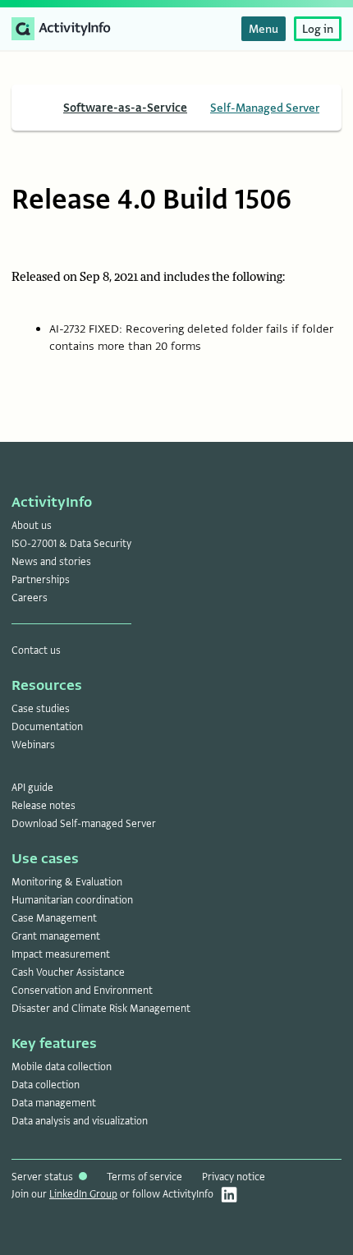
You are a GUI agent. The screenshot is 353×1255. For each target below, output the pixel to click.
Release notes (43, 805)
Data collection (45, 1085)
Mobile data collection (61, 1066)
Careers (29, 598)
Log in (317, 28)
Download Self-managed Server (83, 823)
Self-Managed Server (264, 107)
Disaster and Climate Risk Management (100, 1008)
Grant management (55, 936)
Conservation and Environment (82, 990)
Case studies (40, 708)
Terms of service (144, 1177)
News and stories (51, 561)
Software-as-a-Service (125, 107)
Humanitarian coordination (72, 900)
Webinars (33, 745)
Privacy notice (233, 1177)
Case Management (54, 918)
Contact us (36, 650)
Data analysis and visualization (79, 1121)
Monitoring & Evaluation (66, 882)
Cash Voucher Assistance (68, 972)
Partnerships (40, 579)
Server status (43, 1177)
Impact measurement (60, 954)
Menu (263, 28)
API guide (32, 787)
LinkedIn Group (83, 1194)
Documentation (47, 726)
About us (31, 525)
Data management (53, 1103)
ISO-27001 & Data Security (71, 543)
